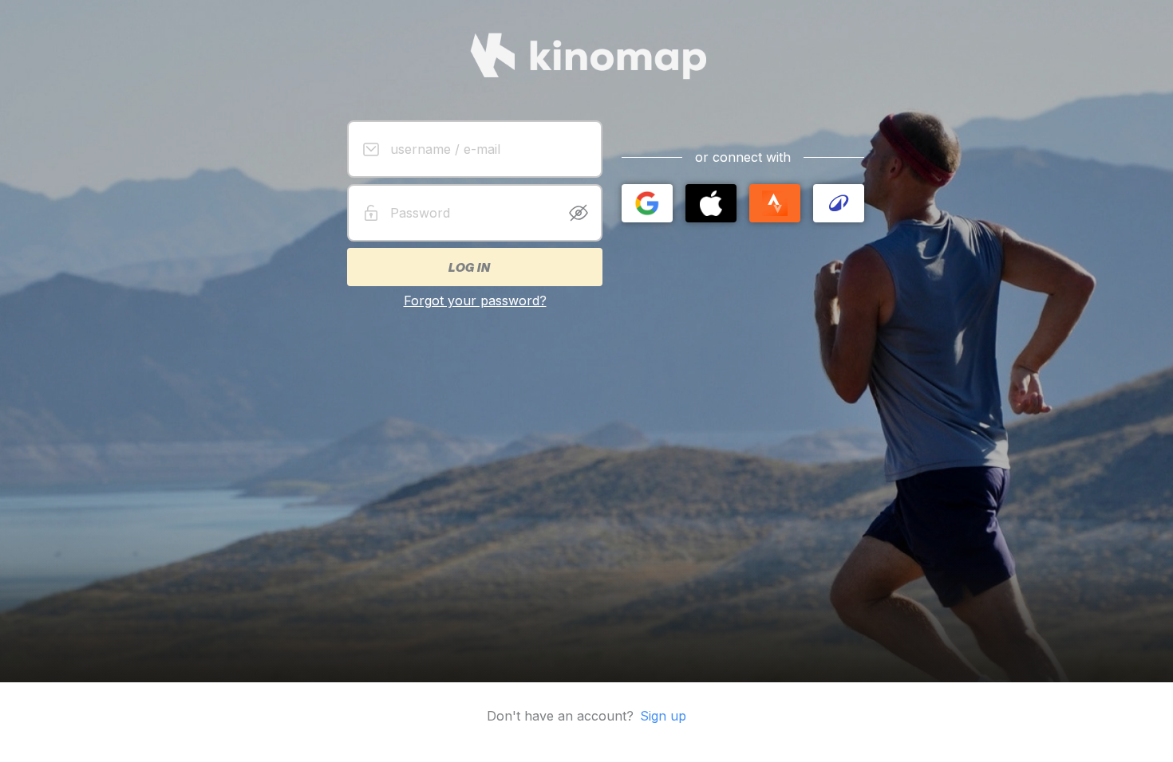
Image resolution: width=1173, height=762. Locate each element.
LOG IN (468, 267)
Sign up (663, 716)
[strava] (774, 203)
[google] (647, 203)
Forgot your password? (475, 300)
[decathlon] (838, 203)
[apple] (711, 203)
